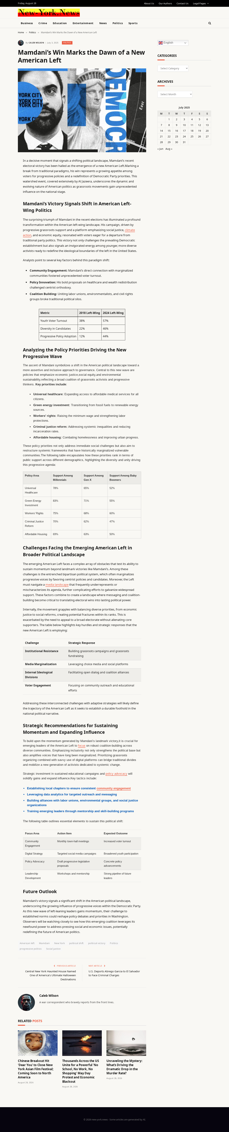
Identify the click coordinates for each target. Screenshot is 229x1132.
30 (176, 142)
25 (192, 136)
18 (192, 130)
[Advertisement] (123, 12)
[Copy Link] (5, 215)
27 (207, 136)
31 (184, 142)
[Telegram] (5, 251)
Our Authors (165, 3)
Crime (42, 23)
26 (199, 136)
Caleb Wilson (36, 42)
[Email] (5, 206)
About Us (149, 3)
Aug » (168, 148)
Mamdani (44, 943)
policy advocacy (116, 773)
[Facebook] (5, 169)
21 (161, 136)
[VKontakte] (5, 242)
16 (176, 130)
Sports (132, 23)
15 (169, 130)
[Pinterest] (5, 197)
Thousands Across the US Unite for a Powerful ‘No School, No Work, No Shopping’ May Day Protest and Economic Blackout (80, 1071)
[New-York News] (49, 12)
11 (192, 125)
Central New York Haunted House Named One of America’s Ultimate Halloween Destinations (50, 975)
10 (184, 125)
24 (184, 136)
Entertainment (83, 23)
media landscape (57, 584)
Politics (118, 23)
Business (27, 23)
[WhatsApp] (5, 260)
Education (60, 23)
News (103, 23)
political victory (97, 943)
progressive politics (31, 948)
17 (184, 130)
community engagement (114, 788)
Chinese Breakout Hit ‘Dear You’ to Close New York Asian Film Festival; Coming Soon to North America (35, 1069)
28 (161, 142)
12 (199, 125)
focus (81, 745)
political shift (76, 943)
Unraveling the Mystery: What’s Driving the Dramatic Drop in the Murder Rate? (124, 1067)
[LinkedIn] (5, 188)
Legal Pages (199, 3)
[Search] (209, 23)
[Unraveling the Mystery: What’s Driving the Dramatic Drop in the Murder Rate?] (126, 1043)
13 (207, 125)
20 (207, 130)
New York (59, 943)
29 (169, 142)
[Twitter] (5, 178)
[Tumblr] (5, 224)
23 (176, 136)
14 (161, 130)
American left (27, 943)
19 (199, 130)
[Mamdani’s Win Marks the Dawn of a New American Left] (82, 110)
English (168, 42)
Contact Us (182, 3)
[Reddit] (5, 233)
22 (169, 136)
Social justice (53, 948)
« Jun (160, 148)
